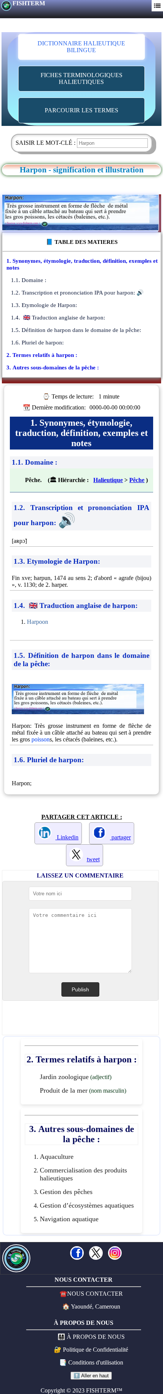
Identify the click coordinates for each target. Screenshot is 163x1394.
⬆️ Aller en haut (91, 1375)
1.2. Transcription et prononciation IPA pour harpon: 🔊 (77, 292)
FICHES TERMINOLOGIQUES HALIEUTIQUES (81, 78)
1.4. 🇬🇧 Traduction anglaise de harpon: (58, 317)
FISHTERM (29, 3)
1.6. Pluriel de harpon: (37, 342)
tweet (93, 859)
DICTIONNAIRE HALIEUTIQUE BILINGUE (81, 46)
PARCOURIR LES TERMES (81, 110)
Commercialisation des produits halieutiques (83, 1174)
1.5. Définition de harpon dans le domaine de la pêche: (76, 330)
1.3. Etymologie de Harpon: (44, 305)
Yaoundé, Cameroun (95, 1306)
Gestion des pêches (66, 1192)
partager (120, 837)
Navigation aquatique (69, 1219)
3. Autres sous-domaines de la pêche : (52, 367)
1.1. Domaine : (28, 280)
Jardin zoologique (64, 1077)
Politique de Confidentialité (95, 1349)
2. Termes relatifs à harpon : (41, 355)
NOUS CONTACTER (95, 1293)
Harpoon (37, 622)
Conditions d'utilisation (95, 1362)
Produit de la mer (64, 1090)
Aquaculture (57, 1156)
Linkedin (66, 837)
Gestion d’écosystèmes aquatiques (87, 1205)
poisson (40, 739)
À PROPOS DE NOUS (96, 1337)
